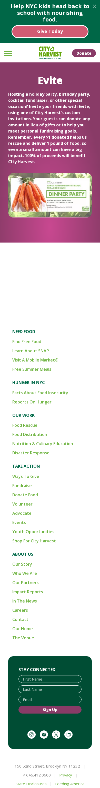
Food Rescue (24, 425)
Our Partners (25, 582)
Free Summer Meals (31, 369)
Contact (20, 619)
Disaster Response (30, 453)
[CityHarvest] (50, 53)
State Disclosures (31, 783)
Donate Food (25, 495)
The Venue (23, 638)
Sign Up (50, 709)
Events (19, 522)
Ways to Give (25, 476)
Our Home (22, 628)
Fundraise (22, 485)
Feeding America (69, 783)
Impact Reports (27, 592)
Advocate (22, 513)
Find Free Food (26, 341)
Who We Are (24, 573)
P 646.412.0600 (37, 775)
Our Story (22, 564)
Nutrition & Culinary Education (42, 443)
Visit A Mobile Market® (35, 360)
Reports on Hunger (32, 402)
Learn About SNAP (30, 351)
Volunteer (22, 504)
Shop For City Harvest (34, 541)
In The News (24, 601)
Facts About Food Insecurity (40, 393)
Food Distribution (29, 434)
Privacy (65, 775)
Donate (84, 53)
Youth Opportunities (33, 531)
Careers (20, 610)
